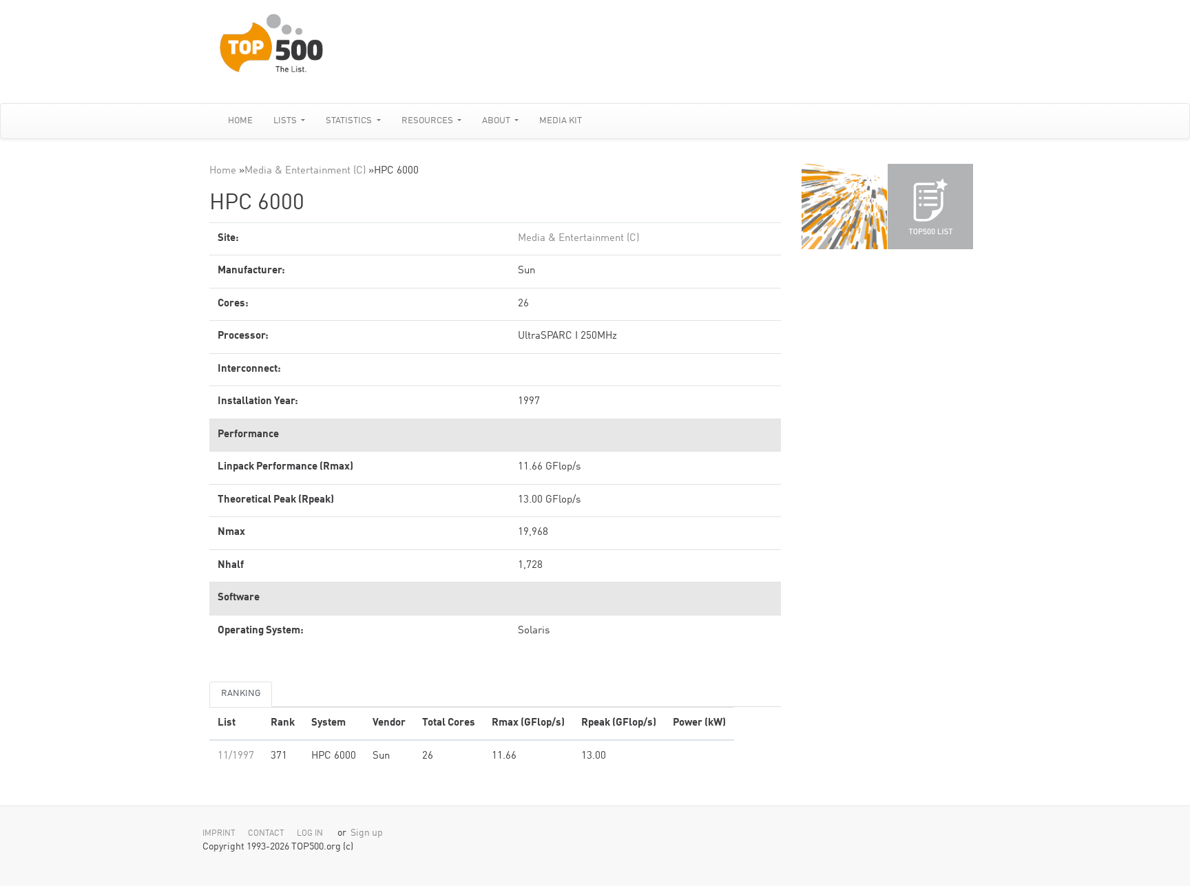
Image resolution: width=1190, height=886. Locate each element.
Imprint (219, 834)
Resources (428, 120)
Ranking (240, 693)
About (497, 120)
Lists (286, 120)
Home (240, 120)
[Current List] (930, 206)
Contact (266, 834)
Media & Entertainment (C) (305, 171)
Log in (310, 834)
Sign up (367, 833)
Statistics (350, 120)
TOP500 (844, 206)
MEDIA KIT (560, 120)
